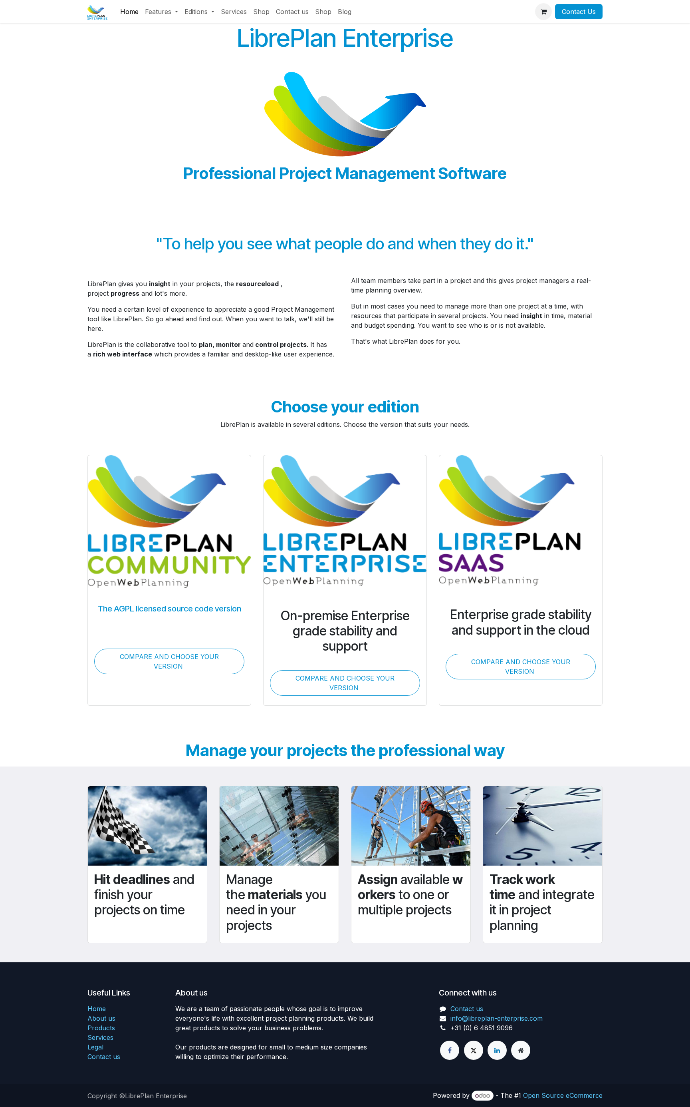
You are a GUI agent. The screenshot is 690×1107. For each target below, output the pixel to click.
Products (101, 1028)
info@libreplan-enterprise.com (496, 1018)
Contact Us (579, 12)
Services (100, 1037)
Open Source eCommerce (563, 1095)
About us (101, 1018)
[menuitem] (129, 12)
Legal (95, 1047)
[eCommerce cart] (543, 11)
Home (96, 1009)
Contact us (103, 1057)
